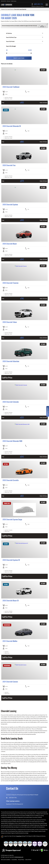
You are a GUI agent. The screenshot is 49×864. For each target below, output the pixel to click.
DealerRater (19, 836)
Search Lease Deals (19, 58)
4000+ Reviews (13, 1)
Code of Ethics (28, 859)
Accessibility (14, 859)
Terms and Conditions (6, 859)
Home (2, 9)
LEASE (6, 5)
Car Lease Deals (9, 9)
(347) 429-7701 (38, 4)
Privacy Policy (21, 859)
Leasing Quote (47, 411)
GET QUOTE (43, 70)
